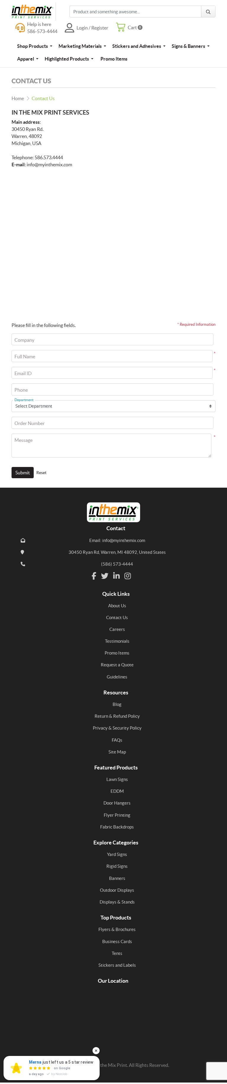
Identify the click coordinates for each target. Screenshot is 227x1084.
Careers (117, 629)
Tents (117, 953)
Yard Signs (117, 854)
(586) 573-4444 (117, 564)
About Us (117, 605)
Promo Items (117, 652)
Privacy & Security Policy (117, 727)
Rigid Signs (117, 866)
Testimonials (117, 641)
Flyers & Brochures (117, 929)
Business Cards (117, 941)
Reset (41, 472)
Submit (22, 472)
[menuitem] (34, 46)
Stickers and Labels (117, 965)
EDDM (117, 791)
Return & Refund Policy (117, 716)
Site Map (117, 751)
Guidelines (117, 676)
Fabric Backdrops (117, 826)
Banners (117, 878)
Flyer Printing (117, 815)
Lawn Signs (117, 779)
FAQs (117, 740)
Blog (117, 704)
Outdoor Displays (117, 890)
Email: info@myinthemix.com (117, 540)
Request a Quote (117, 664)
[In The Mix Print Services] (34, 11)
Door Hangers (117, 802)
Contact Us (117, 617)
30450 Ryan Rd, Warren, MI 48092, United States (117, 552)
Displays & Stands (117, 901)
